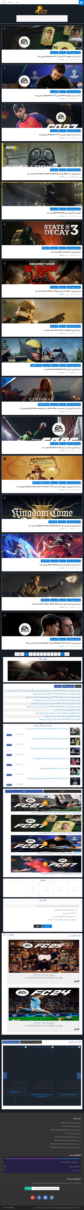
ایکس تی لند (63, 1208)
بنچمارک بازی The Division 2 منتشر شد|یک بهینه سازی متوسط (60, 719)
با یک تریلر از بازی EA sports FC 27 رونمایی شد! (54, 768)
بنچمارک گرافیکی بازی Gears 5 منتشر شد (67, 710)
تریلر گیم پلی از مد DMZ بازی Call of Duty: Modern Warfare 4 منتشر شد (54, 174)
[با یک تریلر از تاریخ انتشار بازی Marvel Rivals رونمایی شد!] (42, 557)
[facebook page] (39, 1197)
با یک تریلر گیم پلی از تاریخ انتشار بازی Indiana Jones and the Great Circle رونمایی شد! (49, 486)
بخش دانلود (45, 975)
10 (30, 654)
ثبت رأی (47, 926)
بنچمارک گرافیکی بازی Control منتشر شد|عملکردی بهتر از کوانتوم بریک (58, 713)
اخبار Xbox (46, 248)
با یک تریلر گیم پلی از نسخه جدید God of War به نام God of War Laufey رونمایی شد (50, 408)
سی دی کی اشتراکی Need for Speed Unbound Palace (65, 1130)
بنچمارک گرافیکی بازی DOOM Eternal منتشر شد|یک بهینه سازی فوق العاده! (56, 703)
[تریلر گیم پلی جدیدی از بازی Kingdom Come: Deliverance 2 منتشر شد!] (42, 518)
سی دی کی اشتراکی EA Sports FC (71, 1126)
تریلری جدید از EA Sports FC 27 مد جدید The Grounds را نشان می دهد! (47, 728)
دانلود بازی (37, 975)
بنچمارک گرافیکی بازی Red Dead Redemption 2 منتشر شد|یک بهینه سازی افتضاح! (53, 706)
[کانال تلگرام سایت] (45, 1197)
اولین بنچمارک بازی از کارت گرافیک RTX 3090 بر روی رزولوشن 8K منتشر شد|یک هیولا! (53, 697)
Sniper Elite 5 (15, 1092)
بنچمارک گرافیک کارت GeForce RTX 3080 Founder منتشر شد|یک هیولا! (57, 694)
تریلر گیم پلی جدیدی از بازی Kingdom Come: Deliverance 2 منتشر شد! (54, 525)
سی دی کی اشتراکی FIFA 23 (73, 1133)
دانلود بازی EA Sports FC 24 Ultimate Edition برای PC (44, 1026)
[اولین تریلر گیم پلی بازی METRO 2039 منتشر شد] (42, 205)
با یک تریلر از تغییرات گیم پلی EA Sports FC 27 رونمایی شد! (60, 134)
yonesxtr (61, 60)
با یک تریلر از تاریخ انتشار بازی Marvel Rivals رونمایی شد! (60, 565)
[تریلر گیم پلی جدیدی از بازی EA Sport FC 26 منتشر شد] (42, 439)
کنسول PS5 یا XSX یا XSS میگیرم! (64, 910)
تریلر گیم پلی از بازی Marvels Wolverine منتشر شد (62, 369)
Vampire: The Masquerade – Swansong (42, 1095)
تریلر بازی (62, 53)
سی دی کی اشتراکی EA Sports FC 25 (70, 1123)
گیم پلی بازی (54, 53)
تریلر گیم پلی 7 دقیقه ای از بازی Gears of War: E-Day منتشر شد (58, 291)
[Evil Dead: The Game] (69, 1064)
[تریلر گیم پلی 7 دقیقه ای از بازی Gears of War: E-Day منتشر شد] (42, 283)
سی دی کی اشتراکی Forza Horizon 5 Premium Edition (65, 1144)
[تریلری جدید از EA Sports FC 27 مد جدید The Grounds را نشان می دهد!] (75, 731)
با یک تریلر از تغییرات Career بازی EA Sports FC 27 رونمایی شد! (58, 95)
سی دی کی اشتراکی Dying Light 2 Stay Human (67, 1140)
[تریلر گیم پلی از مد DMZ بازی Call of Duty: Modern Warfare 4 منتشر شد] (42, 166)
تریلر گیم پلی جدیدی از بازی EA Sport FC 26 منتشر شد (61, 447)
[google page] (33, 1197)
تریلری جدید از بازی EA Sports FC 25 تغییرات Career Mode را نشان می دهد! (53, 643)
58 (22, 654)
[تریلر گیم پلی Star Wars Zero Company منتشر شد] (42, 322)
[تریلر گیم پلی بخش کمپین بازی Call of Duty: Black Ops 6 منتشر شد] (42, 596)
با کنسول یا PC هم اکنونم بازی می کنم (63, 916)
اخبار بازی (62, 365)
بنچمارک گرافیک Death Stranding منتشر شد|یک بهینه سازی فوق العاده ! (57, 700)
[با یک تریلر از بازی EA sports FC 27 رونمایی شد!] (75, 771)
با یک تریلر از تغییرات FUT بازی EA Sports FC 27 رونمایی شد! (59, 56)
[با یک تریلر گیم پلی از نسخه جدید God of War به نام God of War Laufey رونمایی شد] (42, 400)
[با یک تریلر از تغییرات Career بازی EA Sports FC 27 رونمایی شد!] (42, 87)
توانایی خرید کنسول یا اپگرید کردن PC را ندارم (61, 920)
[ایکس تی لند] (42, 9)
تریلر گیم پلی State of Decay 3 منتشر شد (66, 252)
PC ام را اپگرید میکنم (68, 913)
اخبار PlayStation (36, 365)
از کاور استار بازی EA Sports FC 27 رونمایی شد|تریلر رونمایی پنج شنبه (48, 778)
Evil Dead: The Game (68, 1095)
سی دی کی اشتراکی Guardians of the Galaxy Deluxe (65, 1147)
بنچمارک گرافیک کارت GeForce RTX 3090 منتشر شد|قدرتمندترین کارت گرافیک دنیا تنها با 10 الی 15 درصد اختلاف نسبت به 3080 (44, 691)
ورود (17, 2)
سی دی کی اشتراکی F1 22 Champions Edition (68, 1137)
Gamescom (36, 483)
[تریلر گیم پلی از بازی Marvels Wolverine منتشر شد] (42, 361)
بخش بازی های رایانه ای (74, 53)
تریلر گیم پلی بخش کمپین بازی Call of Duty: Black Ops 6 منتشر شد (56, 604)
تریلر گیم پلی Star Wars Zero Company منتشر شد (62, 330)
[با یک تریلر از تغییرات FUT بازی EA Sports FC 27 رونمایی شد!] (42, 48)
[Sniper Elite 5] (15, 1064)
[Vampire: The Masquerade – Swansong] (42, 1064)
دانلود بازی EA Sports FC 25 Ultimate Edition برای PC (44, 978)
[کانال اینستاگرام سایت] (52, 1197)
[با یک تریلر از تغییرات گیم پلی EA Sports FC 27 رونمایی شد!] (42, 127)
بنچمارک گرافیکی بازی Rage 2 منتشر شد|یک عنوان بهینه (63, 716)
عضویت (10, 2)
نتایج (37, 926)
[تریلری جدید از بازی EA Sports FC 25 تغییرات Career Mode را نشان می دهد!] (42, 635)
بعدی (17, 654)
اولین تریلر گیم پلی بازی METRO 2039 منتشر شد (64, 213)
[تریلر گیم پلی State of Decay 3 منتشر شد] (42, 244)
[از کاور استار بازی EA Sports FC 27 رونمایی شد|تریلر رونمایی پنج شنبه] (75, 781)
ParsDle (11, 1208)
